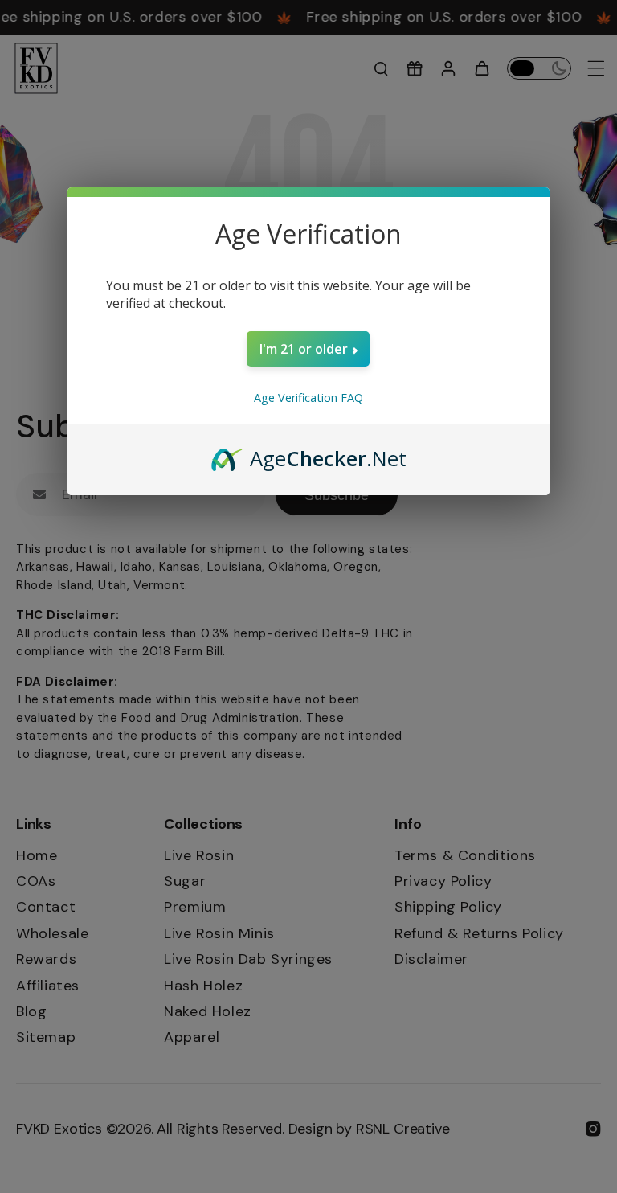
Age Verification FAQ (308, 397)
